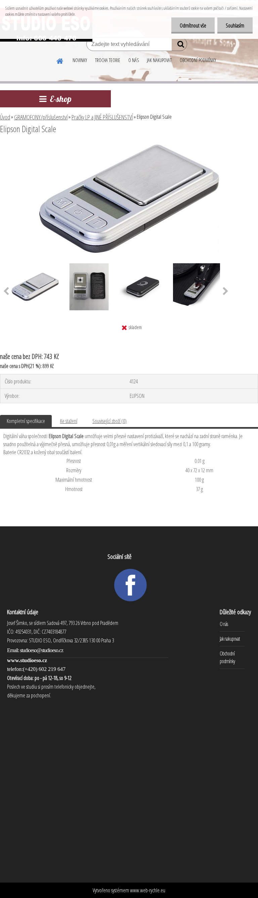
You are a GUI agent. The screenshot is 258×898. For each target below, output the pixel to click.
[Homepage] (60, 60)
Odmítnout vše (193, 25)
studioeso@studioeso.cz (41, 650)
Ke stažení (68, 421)
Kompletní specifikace (26, 421)
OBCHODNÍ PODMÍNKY (198, 60)
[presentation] (225, 291)
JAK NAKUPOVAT (159, 60)
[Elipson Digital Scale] (129, 147)
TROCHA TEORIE (107, 60)
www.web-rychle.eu (147, 890)
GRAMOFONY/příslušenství (41, 117)
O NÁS (133, 60)
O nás (224, 624)
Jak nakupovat (230, 638)
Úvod (5, 117)
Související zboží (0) (109, 421)
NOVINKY (80, 60)
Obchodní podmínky (227, 657)
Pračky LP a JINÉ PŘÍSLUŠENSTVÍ (102, 117)
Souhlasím (235, 25)
